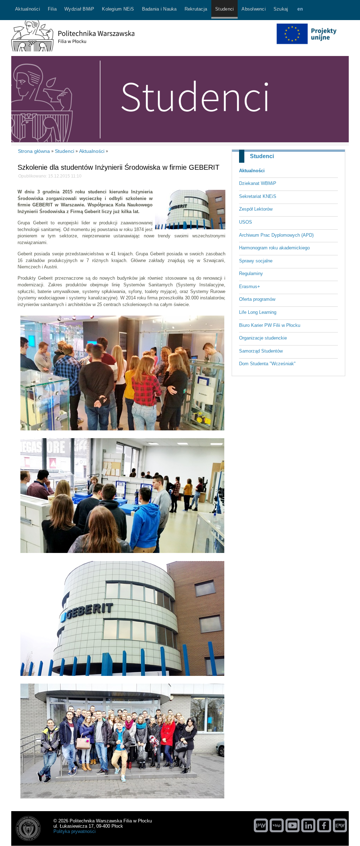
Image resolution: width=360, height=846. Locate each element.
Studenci (262, 156)
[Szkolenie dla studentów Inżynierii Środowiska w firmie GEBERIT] (190, 227)
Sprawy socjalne (255, 260)
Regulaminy (251, 273)
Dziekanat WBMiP (257, 183)
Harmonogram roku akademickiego (274, 247)
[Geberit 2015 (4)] (122, 554)
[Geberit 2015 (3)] (122, 799)
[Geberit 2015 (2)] (122, 677)
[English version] (300, 10)
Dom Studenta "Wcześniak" (267, 363)
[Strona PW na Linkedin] (308, 825)
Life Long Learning (257, 312)
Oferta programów (257, 299)
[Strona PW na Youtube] (292, 825)
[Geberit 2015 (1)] (122, 431)
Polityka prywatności (74, 831)
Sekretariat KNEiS (257, 196)
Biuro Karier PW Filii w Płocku (269, 325)
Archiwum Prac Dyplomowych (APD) (276, 235)
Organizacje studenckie (263, 338)
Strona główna (34, 151)
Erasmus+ (249, 286)
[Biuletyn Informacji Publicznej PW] (277, 825)
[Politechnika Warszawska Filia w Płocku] (72, 49)
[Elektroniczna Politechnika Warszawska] (340, 825)
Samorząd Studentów (261, 351)
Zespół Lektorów (255, 209)
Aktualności (252, 170)
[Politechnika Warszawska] (261, 825)
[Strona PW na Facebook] (324, 825)
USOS (245, 222)
